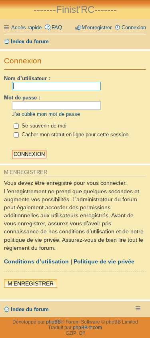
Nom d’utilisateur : (27, 78)
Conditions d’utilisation (36, 261)
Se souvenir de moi (43, 126)
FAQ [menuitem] (57, 27)
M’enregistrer (31, 283)
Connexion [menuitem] (134, 27)
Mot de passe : (22, 98)
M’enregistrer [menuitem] (97, 27)
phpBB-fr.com (87, 327)
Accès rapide (26, 27)
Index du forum (30, 309)
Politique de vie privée (104, 261)
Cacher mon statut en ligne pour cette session (74, 135)
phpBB (53, 322)
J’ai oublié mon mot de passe (46, 114)
